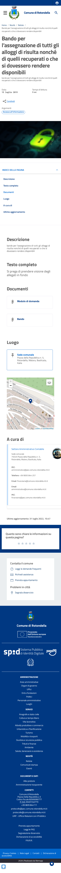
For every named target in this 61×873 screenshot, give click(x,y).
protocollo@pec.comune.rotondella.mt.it (29, 808)
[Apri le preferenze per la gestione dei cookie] (5, 868)
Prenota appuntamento (29, 825)
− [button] (11, 385)
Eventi (29, 768)
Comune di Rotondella (37, 12)
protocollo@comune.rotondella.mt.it (29, 812)
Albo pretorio (29, 781)
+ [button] (11, 381)
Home (4, 25)
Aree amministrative (29, 682)
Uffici (29, 689)
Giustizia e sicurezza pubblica (29, 740)
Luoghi (29, 704)
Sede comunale (25, 355)
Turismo (29, 732)
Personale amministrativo (29, 700)
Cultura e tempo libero (29, 718)
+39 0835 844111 (29, 805)
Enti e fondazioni (29, 693)
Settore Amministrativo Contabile (27, 449)
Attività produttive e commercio (29, 725)
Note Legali (24, 853)
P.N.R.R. (29, 840)
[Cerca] (56, 13)
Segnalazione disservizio (29, 833)
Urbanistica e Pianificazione (29, 729)
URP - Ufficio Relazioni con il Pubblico (29, 816)
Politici (29, 696)
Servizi (29, 709)
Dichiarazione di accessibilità (29, 836)
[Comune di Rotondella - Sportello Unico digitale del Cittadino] (14, 12)
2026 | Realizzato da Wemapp (30, 861)
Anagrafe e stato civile (29, 714)
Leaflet (37, 428)
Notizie (21, 25)
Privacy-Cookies (9, 853)
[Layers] (49, 382)
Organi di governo (29, 685)
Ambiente (29, 747)
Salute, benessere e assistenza (29, 751)
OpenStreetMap (48, 428)
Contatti (29, 790)
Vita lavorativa (29, 721)
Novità (12, 25)
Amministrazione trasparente (29, 784)
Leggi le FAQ (29, 829)
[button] (57, 3)
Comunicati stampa (29, 764)
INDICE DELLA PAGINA (13, 170)
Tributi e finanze (29, 743)
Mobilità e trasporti (29, 736)
